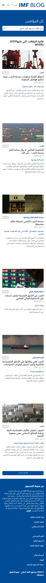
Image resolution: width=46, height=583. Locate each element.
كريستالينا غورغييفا (37, 159)
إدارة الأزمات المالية (37, 517)
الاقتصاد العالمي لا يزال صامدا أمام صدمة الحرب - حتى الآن (26, 151)
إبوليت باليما (39, 443)
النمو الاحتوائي (39, 555)
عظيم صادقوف (27, 86)
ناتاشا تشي (24, 231)
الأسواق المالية (38, 541)
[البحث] (8, 5)
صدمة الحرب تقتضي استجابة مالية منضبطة (27, 223)
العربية (15, 5)
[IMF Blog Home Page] (31, 5)
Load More (23, 473)
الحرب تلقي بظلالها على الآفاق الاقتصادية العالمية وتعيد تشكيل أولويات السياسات (23, 363)
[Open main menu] (3, 5)
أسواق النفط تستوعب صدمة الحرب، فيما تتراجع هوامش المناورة (23, 78)
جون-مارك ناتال (39, 86)
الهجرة (42, 560)
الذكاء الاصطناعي (38, 527)
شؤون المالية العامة (37, 546)
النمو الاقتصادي (38, 536)
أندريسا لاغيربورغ (29, 443)
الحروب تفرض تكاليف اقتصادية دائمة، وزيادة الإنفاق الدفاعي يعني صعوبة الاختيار (25, 433)
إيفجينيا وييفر (18, 443)
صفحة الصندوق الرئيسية (35, 565)
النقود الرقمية (39, 522)
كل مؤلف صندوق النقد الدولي (30, 28)
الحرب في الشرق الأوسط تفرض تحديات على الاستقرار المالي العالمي (24, 297)
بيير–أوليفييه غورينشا (37, 371)
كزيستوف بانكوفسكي (36, 231)
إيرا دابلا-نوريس (15, 231)
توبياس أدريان (39, 305)
